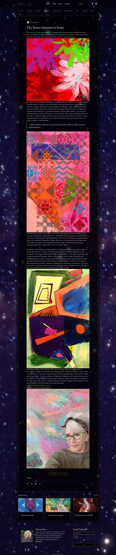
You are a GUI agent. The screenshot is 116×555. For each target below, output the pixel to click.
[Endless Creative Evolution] (58, 505)
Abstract (58, 473)
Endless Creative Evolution (56, 515)
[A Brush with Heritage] (30, 505)
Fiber (77, 11)
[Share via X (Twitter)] (31, 484)
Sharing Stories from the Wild (84, 515)
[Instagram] (96, 3)
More (91, 11)
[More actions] (88, 22)
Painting (29, 11)
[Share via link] (40, 484)
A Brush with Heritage (26, 515)
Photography (68, 11)
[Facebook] (92, 3)
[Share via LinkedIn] (36, 484)
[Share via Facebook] (27, 484)
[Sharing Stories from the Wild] (85, 505)
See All (96, 495)
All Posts (20, 11)
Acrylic (65, 473)
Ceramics (47, 11)
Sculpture (38, 11)
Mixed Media (57, 11)
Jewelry (84, 11)
